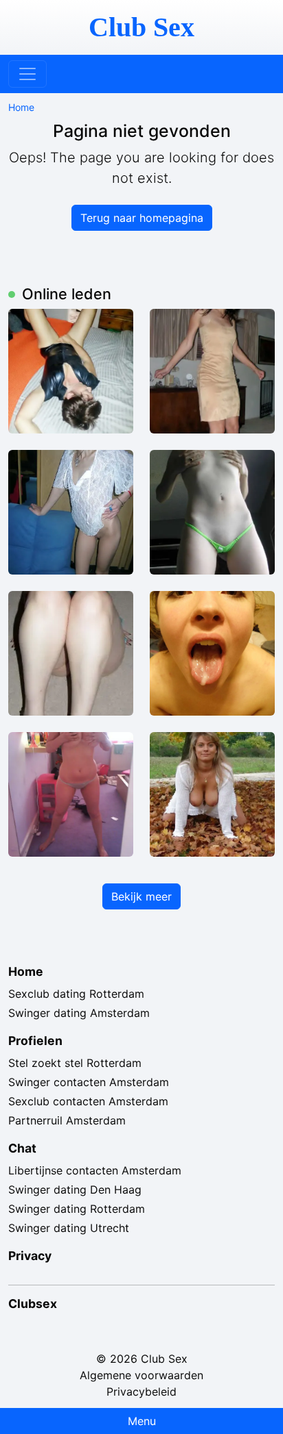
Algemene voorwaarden (141, 1375)
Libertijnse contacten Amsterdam (94, 1170)
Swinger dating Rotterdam (76, 1209)
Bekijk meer (141, 896)
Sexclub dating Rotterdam (76, 994)
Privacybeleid (141, 1391)
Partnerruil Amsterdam (67, 1120)
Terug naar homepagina (141, 218)
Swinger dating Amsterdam (79, 1013)
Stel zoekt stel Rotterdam (75, 1063)
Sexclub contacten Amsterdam (88, 1101)
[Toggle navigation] (27, 74)
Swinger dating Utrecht (68, 1228)
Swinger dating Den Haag (75, 1189)
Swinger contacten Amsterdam (88, 1082)
